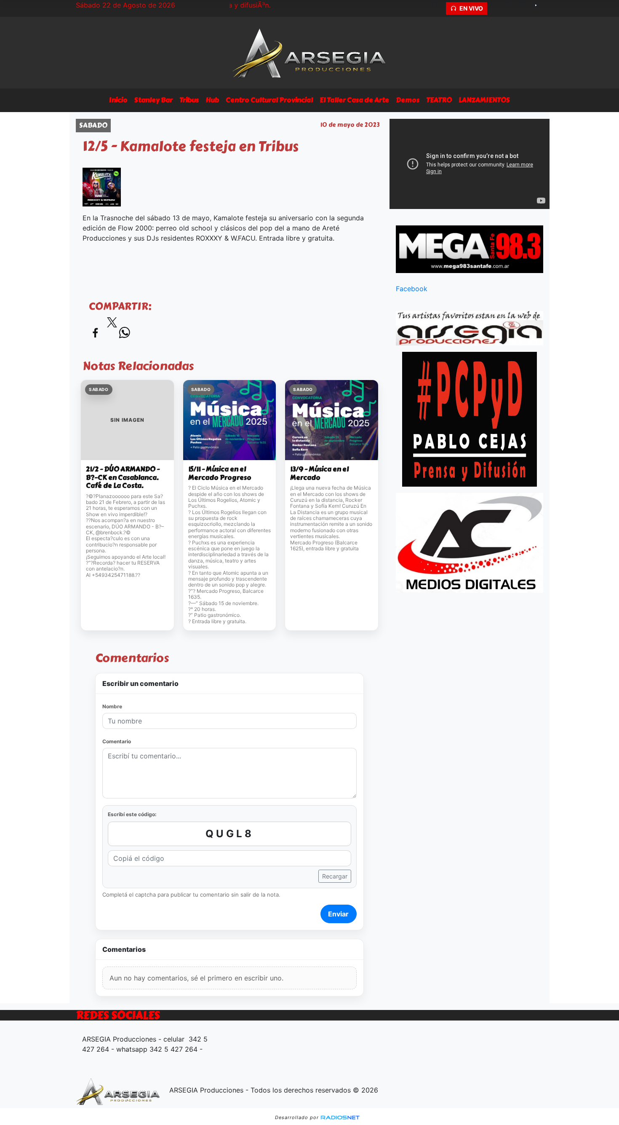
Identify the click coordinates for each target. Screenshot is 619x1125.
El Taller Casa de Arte (354, 100)
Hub (212, 100)
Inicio (118, 100)
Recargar (334, 876)
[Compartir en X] (112, 325)
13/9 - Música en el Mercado (319, 473)
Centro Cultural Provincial (269, 100)
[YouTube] (539, 8)
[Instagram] (524, 8)
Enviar (338, 914)
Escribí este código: (132, 814)
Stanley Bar (153, 100)
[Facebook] (509, 8)
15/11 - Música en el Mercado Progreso (219, 473)
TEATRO (439, 100)
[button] (438, 8)
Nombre (112, 706)
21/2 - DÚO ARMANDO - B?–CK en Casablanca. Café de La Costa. (123, 477)
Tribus (189, 100)
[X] (495, 8)
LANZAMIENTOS (484, 100)
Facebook (411, 288)
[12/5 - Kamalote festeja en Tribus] (102, 186)
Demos (407, 100)
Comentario (116, 741)
